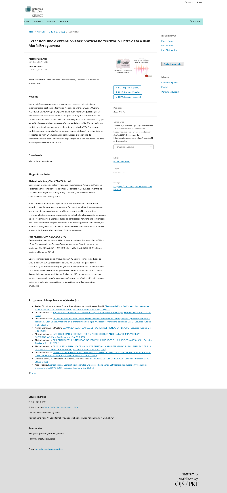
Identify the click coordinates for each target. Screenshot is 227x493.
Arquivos (38, 21)
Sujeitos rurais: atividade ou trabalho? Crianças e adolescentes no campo (88, 312)
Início (31, 32)
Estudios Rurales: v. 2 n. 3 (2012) (79, 368)
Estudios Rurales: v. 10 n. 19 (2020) (80, 355)
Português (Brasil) (170, 91)
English (164, 87)
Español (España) (169, 82)
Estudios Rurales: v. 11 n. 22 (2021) (89, 349)
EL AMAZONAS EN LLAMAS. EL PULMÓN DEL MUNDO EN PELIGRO (96, 327)
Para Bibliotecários (169, 50)
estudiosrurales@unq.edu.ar (49, 449)
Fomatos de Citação (125, 147)
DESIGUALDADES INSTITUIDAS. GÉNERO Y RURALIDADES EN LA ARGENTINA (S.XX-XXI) (98, 340)
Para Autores (167, 45)
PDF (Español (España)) (128, 87)
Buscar (196, 21)
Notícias (51, 21)
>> (35, 373)
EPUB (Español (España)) (129, 92)
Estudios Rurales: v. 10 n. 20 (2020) (68, 337)
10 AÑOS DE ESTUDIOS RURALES (107, 358)
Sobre (63, 21)
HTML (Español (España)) (129, 97)
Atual (26, 21)
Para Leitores (167, 41)
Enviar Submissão (172, 64)
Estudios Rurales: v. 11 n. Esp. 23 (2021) (91, 309)
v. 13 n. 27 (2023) (57, 32)
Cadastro (189, 2)
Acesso (200, 2)
